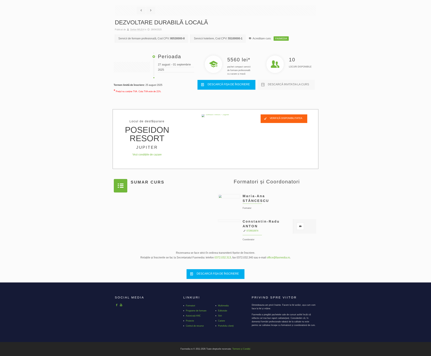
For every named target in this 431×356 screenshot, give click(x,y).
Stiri (220, 315)
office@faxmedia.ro (278, 257)
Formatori (190, 305)
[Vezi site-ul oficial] (215, 115)
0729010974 (252, 230)
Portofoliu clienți (226, 326)
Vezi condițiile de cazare (147, 154)
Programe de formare (196, 310)
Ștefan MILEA (137, 29)
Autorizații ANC (193, 315)
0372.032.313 (222, 257)
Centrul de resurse (195, 326)
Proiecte (190, 320)
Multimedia (223, 305)
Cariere (221, 320)
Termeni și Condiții (241, 349)
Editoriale (222, 310)
